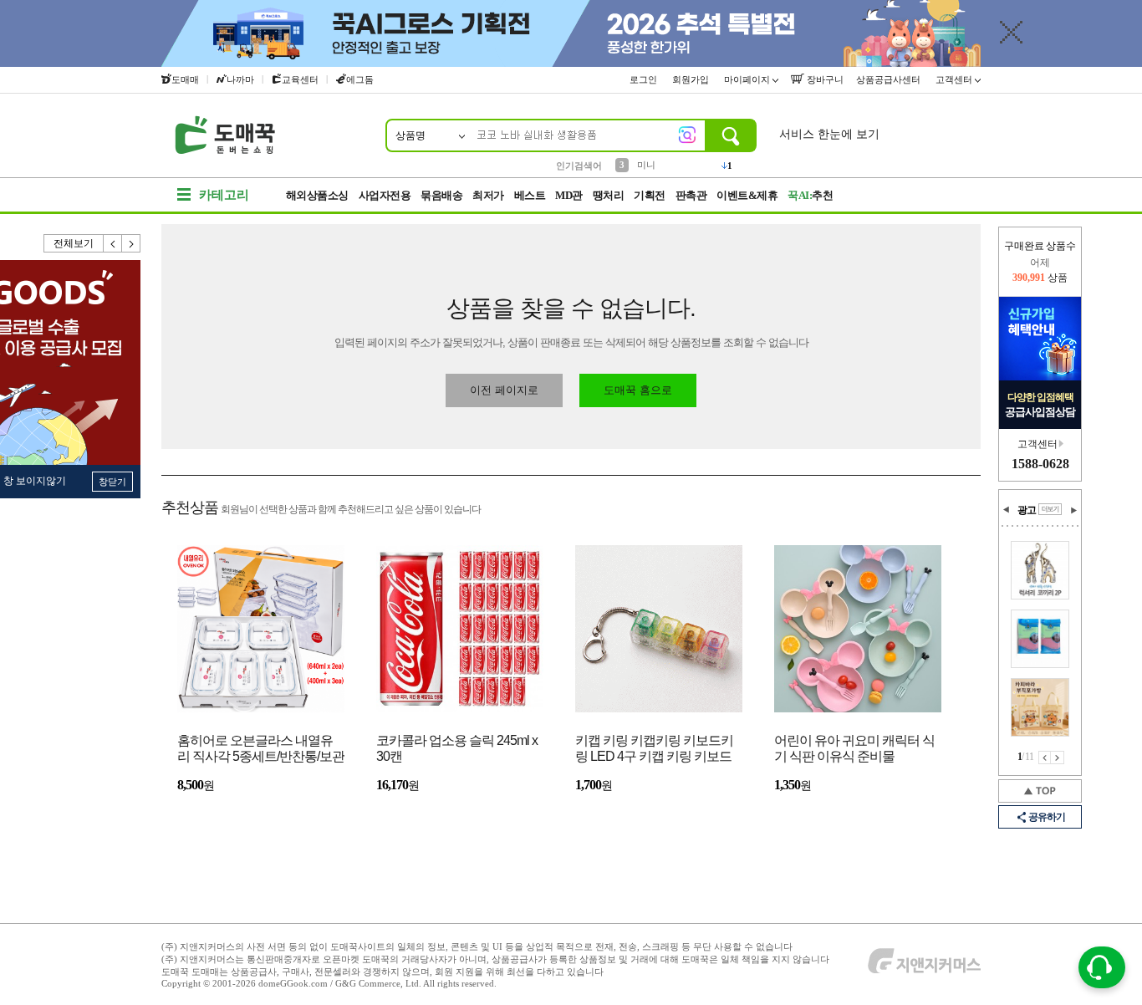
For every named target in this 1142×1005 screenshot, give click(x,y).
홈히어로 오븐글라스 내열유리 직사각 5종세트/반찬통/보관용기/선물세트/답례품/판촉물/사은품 (260, 749)
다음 (131, 243)
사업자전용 (385, 195)
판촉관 (691, 195)
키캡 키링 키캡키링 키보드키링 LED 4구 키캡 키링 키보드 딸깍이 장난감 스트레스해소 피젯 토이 (654, 749)
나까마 (240, 79)
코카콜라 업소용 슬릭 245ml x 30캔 (457, 748)
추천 (810, 195)
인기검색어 (579, 166)
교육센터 (300, 79)
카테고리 (224, 195)
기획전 (649, 195)
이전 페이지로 (504, 390)
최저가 (488, 195)
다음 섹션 (1073, 510)
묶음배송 (441, 195)
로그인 (645, 79)
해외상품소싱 (317, 195)
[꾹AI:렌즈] (687, 134)
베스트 (530, 195)
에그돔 (360, 79)
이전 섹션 (1006, 510)
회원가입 (691, 79)
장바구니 (824, 79)
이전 (113, 243)
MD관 (569, 195)
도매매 (185, 79)
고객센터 (955, 79)
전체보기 (74, 243)
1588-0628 (1040, 464)
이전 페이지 (1044, 757)
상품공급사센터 (889, 79)
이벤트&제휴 (746, 195)
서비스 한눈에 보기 (829, 134)
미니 (646, 165)
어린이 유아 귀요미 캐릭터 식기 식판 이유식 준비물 (854, 748)
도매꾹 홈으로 (638, 390)
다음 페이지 (1057, 757)
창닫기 (112, 482)
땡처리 (609, 195)
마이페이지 (748, 79)
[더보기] (1050, 509)
